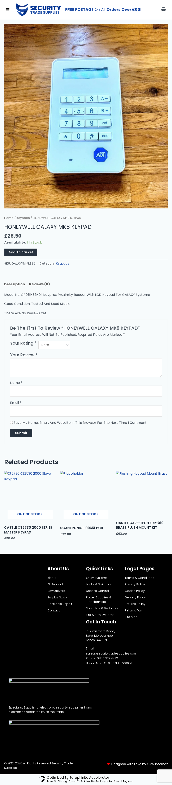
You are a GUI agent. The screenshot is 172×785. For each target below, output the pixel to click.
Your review (24, 355)
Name (16, 382)
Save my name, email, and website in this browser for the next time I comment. (80, 422)
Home (8, 218)
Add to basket (21, 252)
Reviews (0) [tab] (39, 284)
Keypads (23, 218)
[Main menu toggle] (7, 9)
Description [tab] (14, 284)
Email (15, 402)
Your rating (23, 343)
